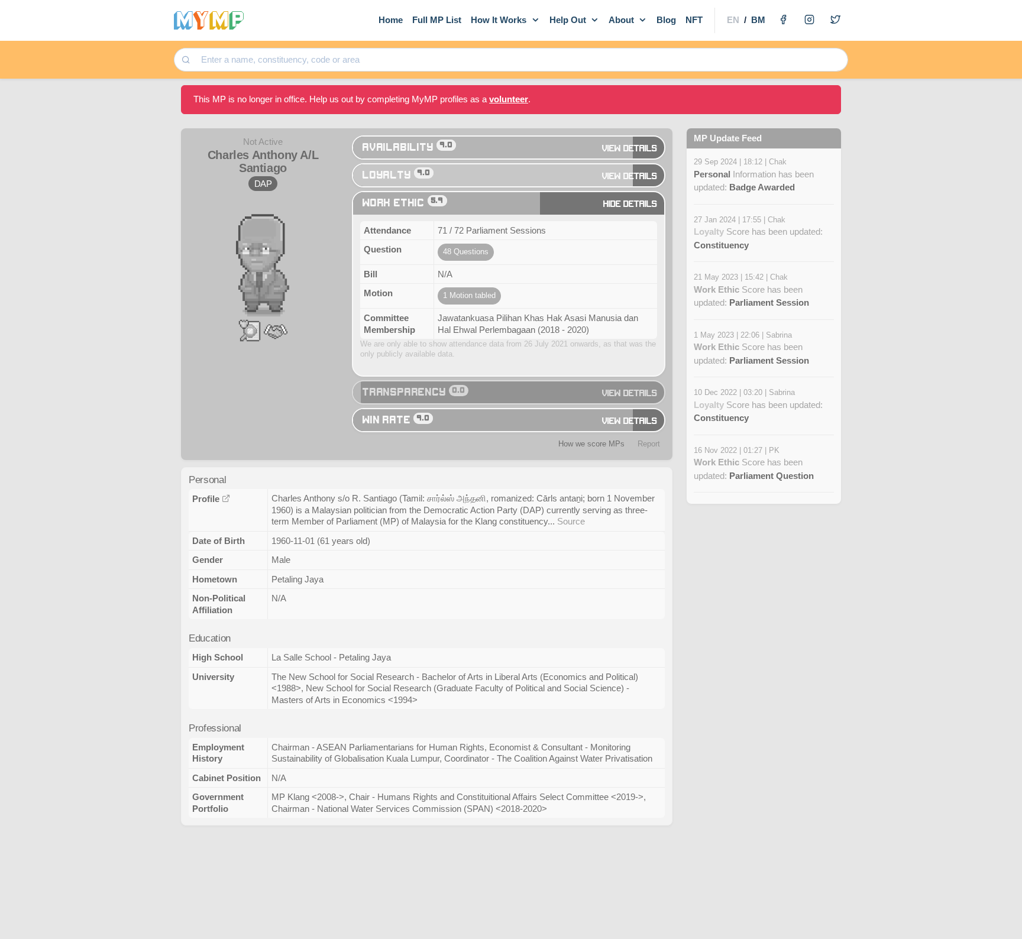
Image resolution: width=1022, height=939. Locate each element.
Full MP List (436, 20)
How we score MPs (591, 443)
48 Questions (466, 251)
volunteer (508, 99)
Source (571, 521)
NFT (694, 20)
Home (391, 20)
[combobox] (520, 60)
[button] (249, 329)
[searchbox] (521, 60)
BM (758, 20)
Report (649, 443)
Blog (666, 20)
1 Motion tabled (469, 295)
